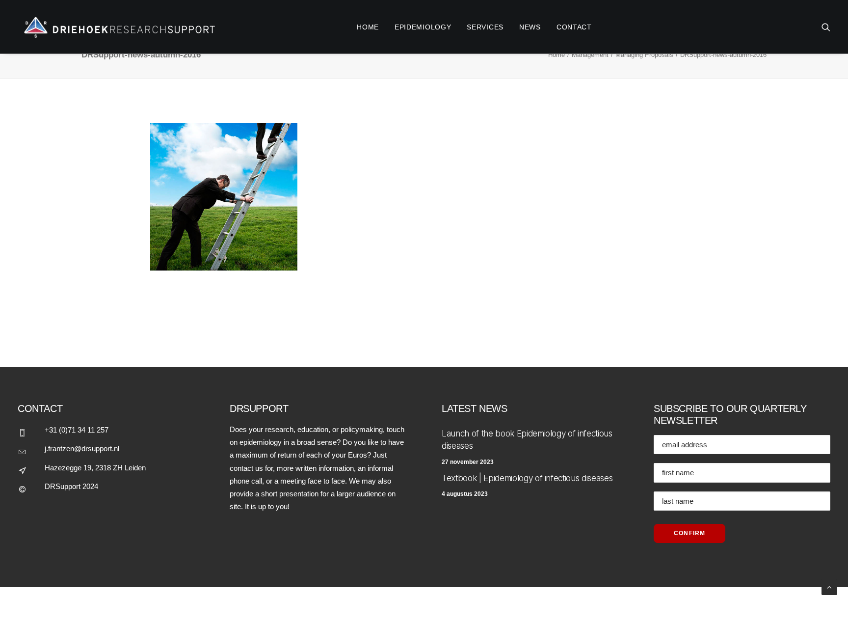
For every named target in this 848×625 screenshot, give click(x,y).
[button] (826, 27)
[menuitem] (368, 27)
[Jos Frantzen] (117, 26)
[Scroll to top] (829, 586)
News (530, 27)
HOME (368, 27)
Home (556, 54)
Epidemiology (423, 27)
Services (485, 27)
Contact (574, 27)
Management (590, 54)
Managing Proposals (644, 54)
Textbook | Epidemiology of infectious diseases (527, 478)
